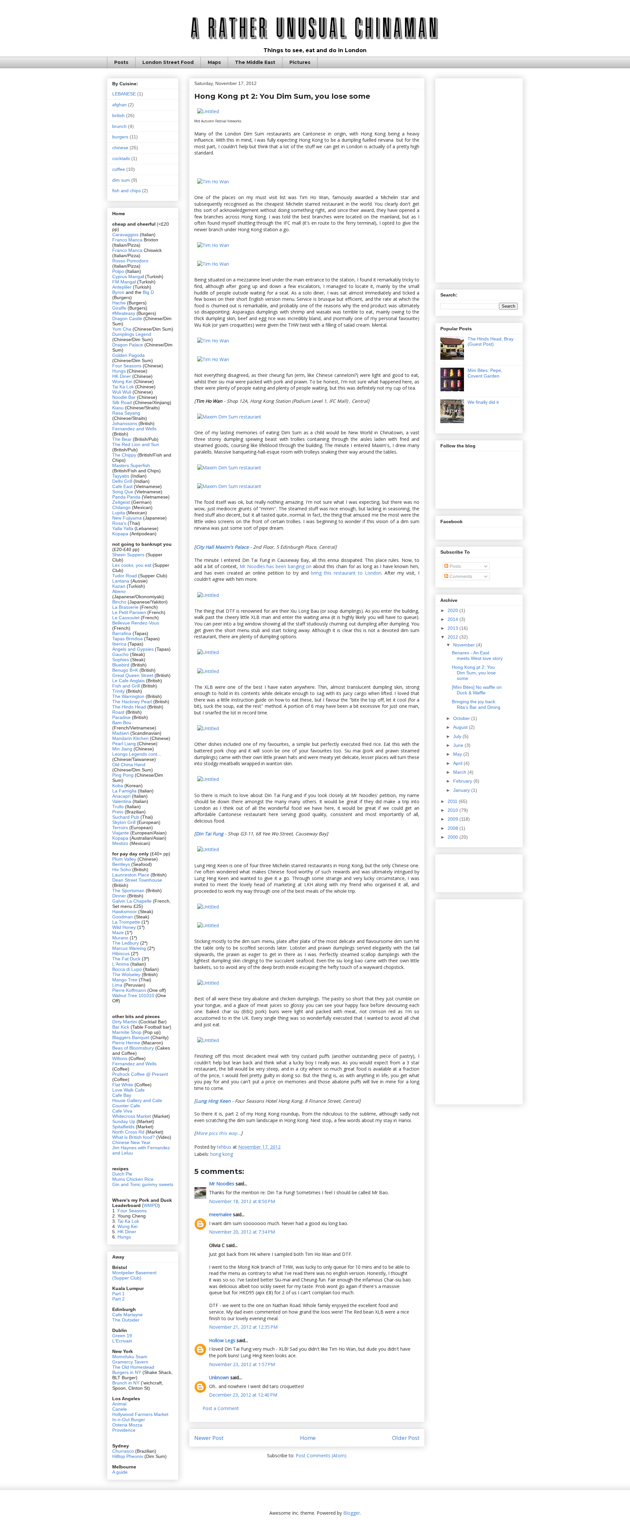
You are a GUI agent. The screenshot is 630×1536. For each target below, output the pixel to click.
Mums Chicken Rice (133, 1179)
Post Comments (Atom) (321, 1455)
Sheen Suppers (128, 554)
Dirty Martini (125, 1021)
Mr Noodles (221, 1183)
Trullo (118, 806)
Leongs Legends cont (134, 754)
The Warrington (128, 696)
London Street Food (168, 62)
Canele (119, 1409)
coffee (118, 169)
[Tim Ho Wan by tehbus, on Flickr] (213, 181)
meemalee (220, 1214)
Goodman (123, 916)
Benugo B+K (125, 670)
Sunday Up (123, 1121)
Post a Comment (220, 1408)
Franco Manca (127, 239)
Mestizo (121, 843)
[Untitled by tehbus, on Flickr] (208, 111)
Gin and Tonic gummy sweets (142, 1184)
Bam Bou (121, 722)
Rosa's (119, 523)
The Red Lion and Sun (135, 444)
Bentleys (121, 864)
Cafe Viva (122, 1111)
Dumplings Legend (131, 334)
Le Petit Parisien (129, 612)
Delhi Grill (122, 481)
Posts (121, 62)
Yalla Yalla (122, 528)
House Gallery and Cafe (137, 1100)
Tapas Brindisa (127, 638)
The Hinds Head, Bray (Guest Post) (491, 341)
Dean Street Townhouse (137, 880)
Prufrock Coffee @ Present (140, 1074)
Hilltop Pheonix (127, 1456)
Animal (119, 1403)
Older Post (405, 1438)
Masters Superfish (131, 465)
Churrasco (123, 1451)
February (463, 781)
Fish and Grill (126, 685)
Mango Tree (124, 979)
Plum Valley (124, 859)
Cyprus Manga (127, 276)
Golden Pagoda (128, 355)
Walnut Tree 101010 (133, 995)
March (460, 772)
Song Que (122, 491)
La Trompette (126, 922)
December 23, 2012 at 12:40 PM (243, 1395)
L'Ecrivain (122, 1340)
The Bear (122, 439)
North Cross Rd (128, 1132)
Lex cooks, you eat (131, 565)
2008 (453, 828)
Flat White (122, 1084)
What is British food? (133, 1137)
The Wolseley (126, 974)
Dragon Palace (127, 344)
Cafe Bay (121, 1095)
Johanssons (125, 423)
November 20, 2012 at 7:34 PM (242, 1232)
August (461, 727)
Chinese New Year (131, 1142)
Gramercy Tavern (130, 1361)
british (118, 115)
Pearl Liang (124, 743)
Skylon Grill (124, 822)
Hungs (119, 371)
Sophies (121, 659)
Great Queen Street (132, 675)
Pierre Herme (126, 1042)
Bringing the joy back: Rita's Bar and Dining (476, 704)
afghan (119, 104)
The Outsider (125, 1319)
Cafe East (122, 486)
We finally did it (483, 402)
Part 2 (118, 1298)
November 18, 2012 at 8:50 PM (242, 1201)
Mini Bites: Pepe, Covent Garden (485, 373)
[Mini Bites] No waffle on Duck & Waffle (477, 690)
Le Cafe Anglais (128, 680)
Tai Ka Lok (123, 386)
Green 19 (122, 1335)
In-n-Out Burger (128, 1419)
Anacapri (122, 796)
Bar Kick (120, 1027)
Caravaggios (126, 234)
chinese (120, 147)
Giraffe (120, 308)
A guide (120, 1472)
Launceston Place (130, 874)
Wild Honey (124, 927)
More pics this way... (218, 1133)
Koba (118, 785)
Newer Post (208, 1438)
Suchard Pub (126, 817)
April (458, 763)
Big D (148, 292)
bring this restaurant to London (346, 573)
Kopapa (120, 533)
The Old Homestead (133, 1367)
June (459, 745)
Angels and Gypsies (133, 649)
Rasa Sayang (126, 413)
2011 (453, 801)
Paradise (121, 717)
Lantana (121, 581)
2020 (453, 610)
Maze (118, 932)
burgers (120, 136)
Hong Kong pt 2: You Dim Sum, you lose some (474, 673)
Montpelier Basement (134, 1272)
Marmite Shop (127, 1032)
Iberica (119, 643)
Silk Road (122, 402)
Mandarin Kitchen (130, 738)
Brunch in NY (125, 1382)
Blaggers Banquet (130, 1037)
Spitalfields (123, 1126)
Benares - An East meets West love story (477, 655)
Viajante (120, 832)
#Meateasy (123, 313)
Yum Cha (121, 329)
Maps (214, 62)
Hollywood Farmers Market (140, 1414)
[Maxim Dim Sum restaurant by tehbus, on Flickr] (229, 417)
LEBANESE (124, 93)
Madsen (121, 733)
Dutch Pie (122, 1174)
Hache (119, 302)
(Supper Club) (126, 1277)
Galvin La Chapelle (132, 901)
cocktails (121, 158)
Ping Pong (123, 775)
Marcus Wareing (129, 948)
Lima (118, 985)
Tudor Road (125, 575)
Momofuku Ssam (129, 1356)
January (462, 790)
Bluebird (121, 664)
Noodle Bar (124, 397)
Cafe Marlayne (127, 1314)
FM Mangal (124, 281)
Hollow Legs (222, 1340)
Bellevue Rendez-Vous (135, 622)
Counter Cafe (126, 1105)
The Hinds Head (129, 706)
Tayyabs (120, 476)
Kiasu (118, 407)
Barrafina (122, 633)
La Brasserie (125, 607)
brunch (119, 126)
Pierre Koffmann (129, 990)
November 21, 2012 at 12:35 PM (243, 1327)
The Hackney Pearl (132, 701)
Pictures (299, 62)
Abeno (119, 591)
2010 (453, 810)
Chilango (122, 507)
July (458, 736)
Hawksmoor (125, 911)
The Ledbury (126, 943)
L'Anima (120, 964)
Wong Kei (122, 381)
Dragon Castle (127, 318)
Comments (460, 576)
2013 (453, 628)
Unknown (219, 1377)
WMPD (151, 1205)
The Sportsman (128, 890)
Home (308, 1438)
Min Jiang (122, 748)
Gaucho (121, 654)
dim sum (121, 180)
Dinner (119, 895)
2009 (453, 819)
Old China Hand (128, 764)
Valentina (121, 801)
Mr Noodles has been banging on (275, 566)
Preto (118, 811)
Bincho (120, 601)
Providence (124, 1430)
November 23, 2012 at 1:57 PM (242, 1364)
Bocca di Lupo (127, 969)
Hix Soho (121, 869)
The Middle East (255, 62)
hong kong (221, 1154)
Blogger (351, 1513)
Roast (118, 712)
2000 (453, 837)
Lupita (118, 512)
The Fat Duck (126, 958)
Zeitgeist (121, 502)
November (464, 644)
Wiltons (120, 1058)
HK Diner (121, 376)
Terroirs (120, 827)
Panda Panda (126, 497)
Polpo (118, 271)
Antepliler (122, 287)
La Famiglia (124, 790)
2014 (453, 619)
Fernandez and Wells (134, 428)
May (458, 754)
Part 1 (118, 1293)
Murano (120, 937)
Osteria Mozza (127, 1424)
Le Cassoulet (125, 617)
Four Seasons (126, 365)
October (462, 718)
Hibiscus (121, 953)
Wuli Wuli (121, 392)
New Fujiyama (127, 518)
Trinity (119, 691)
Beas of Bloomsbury (133, 1048)
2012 (453, 637)
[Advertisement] (479, 179)
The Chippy (124, 455)
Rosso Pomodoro (130, 260)
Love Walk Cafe (128, 1090)
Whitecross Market (131, 1116)
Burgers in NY (126, 1372)
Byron (119, 292)
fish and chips (126, 190)
